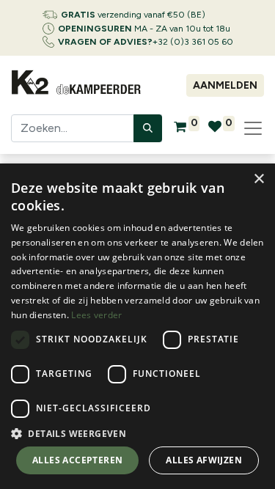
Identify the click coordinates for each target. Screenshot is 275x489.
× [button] (258, 179)
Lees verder (96, 315)
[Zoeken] (147, 128)
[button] (137, 433)
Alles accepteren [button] (77, 460)
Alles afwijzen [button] (204, 460)
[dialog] (137, 326)
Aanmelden (225, 85)
